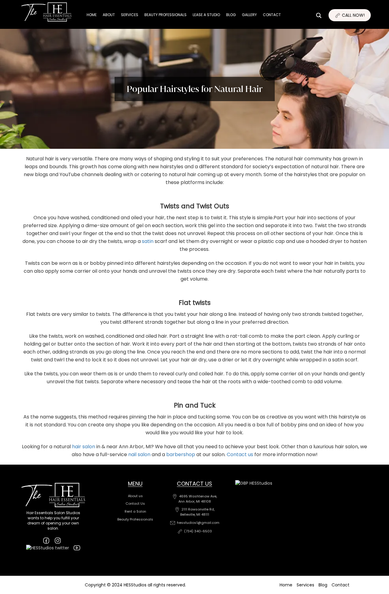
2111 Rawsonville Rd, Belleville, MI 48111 (197, 512)
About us (135, 495)
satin (147, 241)
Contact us (240, 454)
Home (92, 14)
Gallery (249, 14)
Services (129, 14)
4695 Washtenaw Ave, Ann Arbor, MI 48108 (197, 499)
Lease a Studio (206, 14)
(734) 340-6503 (198, 531)
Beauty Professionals (165, 14)
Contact (272, 14)
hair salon (83, 446)
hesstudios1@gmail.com (198, 522)
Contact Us (135, 503)
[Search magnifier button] (369, 27)
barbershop (180, 454)
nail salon (139, 454)
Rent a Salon (135, 511)
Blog (231, 14)
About (109, 14)
